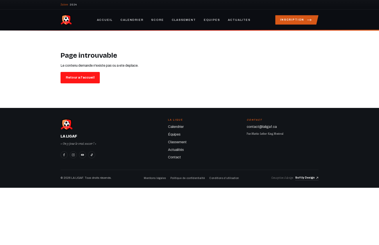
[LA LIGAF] (66, 20)
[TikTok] (91, 154)
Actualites (239, 19)
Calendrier (131, 19)
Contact (174, 157)
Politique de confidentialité (187, 178)
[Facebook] (64, 154)
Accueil (105, 19)
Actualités (176, 150)
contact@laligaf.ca (262, 127)
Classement (184, 19)
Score (157, 19)
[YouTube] (82, 154)
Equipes (212, 19)
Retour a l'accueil (80, 77)
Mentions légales (155, 178)
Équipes (174, 134)
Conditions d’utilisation (224, 178)
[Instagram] (73, 154)
